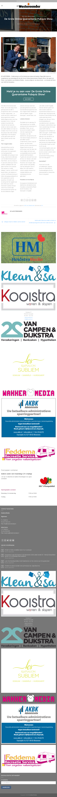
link (42, 205)
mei (26, 16)
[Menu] (2, 5)
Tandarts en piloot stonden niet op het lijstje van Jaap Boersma (22, 509)
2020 (23, 16)
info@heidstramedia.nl (10, 467)
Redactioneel (31, 16)
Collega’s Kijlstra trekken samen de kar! (14, 222)
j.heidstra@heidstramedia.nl (11, 477)
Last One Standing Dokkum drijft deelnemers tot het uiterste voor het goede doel (27, 504)
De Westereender (35, 24)
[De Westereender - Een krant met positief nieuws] (28, 6)
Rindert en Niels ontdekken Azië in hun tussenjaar (18, 493)
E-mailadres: (4, 667)
